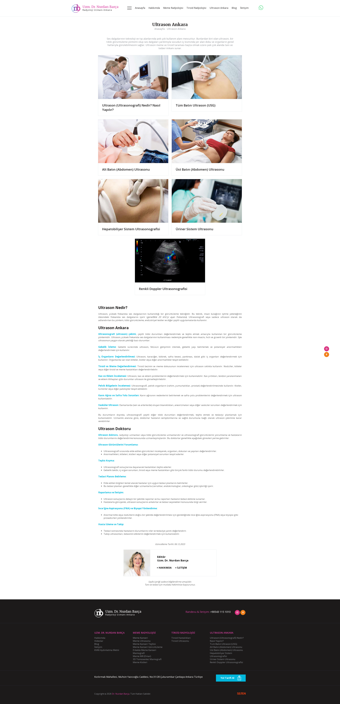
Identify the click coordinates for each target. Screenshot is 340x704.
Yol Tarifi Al (228, 677)
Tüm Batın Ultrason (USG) (195, 105)
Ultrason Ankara (219, 7)
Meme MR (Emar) (142, 656)
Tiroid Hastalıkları (181, 637)
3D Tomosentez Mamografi (147, 659)
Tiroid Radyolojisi (196, 7)
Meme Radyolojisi (173, 7)
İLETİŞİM (182, 567)
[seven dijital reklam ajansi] (241, 693)
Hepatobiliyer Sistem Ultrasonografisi (131, 229)
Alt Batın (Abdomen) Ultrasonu (126, 169)
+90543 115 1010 (220, 612)
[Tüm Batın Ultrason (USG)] (207, 77)
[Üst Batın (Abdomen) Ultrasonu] (207, 141)
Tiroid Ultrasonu (180, 640)
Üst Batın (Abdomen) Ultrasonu (200, 169)
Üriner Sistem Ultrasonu (194, 229)
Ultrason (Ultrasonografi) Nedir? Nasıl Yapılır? (131, 107)
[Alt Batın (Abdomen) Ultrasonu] (133, 141)
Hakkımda (154, 7)
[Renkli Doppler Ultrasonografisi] (170, 261)
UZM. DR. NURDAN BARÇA (109, 632)
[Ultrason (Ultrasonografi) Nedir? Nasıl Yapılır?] (133, 77)
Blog (96, 643)
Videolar (98, 640)
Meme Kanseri (140, 637)
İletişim (244, 7)
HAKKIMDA (165, 567)
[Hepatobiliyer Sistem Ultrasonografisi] (133, 201)
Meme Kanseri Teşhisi (144, 643)
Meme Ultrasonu (142, 640)
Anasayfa (140, 7)
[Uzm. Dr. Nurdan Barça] (261, 7)
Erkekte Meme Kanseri (144, 650)
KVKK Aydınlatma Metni (106, 650)
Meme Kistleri (140, 662)
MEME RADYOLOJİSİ (144, 632)
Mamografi (139, 653)
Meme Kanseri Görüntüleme (147, 646)
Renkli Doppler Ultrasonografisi (163, 289)
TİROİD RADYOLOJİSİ (183, 632)
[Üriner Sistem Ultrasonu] (207, 201)
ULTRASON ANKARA (221, 632)
